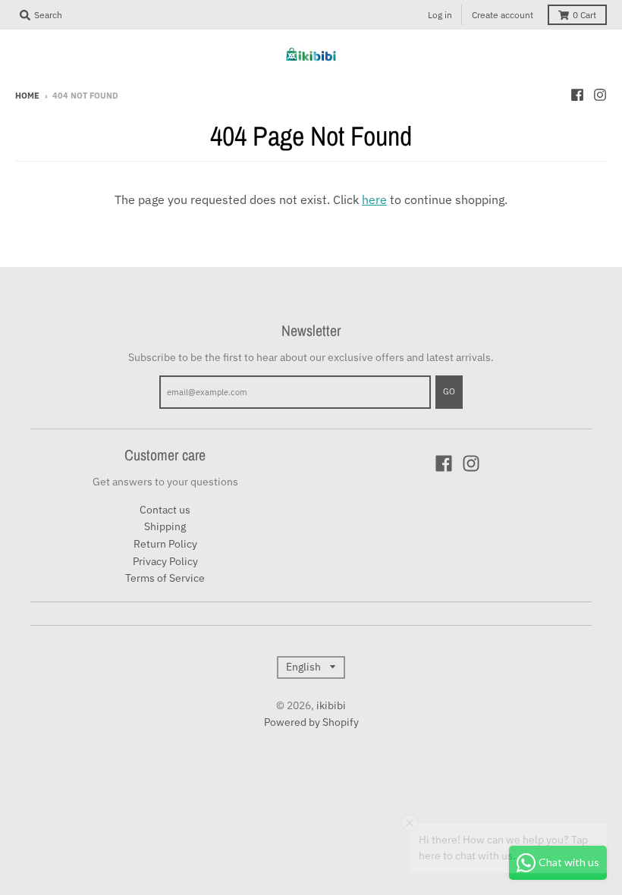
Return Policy (165, 544)
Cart (584, 14)
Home (27, 95)
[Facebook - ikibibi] (577, 95)
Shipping (165, 526)
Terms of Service (165, 578)
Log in (440, 14)
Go (449, 391)
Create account (502, 14)
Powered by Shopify (311, 722)
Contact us (165, 510)
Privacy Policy (165, 561)
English (303, 667)
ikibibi (331, 705)
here (374, 199)
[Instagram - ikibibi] (600, 95)
